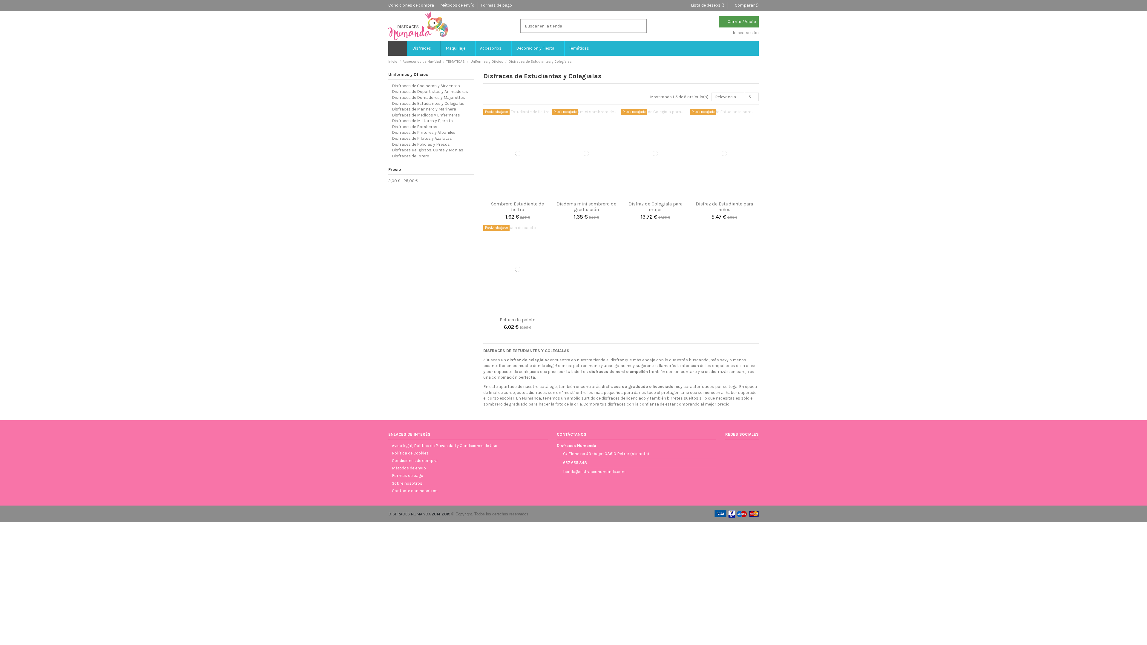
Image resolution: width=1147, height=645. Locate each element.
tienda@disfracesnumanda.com (594, 471)
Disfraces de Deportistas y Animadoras (430, 91)
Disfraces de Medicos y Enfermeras (426, 115)
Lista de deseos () (707, 5)
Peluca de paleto (518, 319)
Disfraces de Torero (410, 156)
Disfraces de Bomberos (414, 126)
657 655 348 (575, 462)
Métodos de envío (457, 5)
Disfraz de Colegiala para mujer (655, 206)
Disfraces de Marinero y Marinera (424, 109)
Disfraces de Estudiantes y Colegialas (428, 103)
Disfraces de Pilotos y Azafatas (422, 138)
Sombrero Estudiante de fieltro (517, 206)
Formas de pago (496, 5)
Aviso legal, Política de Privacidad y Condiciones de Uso (444, 445)
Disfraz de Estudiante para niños (724, 206)
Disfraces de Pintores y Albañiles (424, 132)
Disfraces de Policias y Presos (421, 144)
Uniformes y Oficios (408, 74)
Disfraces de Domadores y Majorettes (428, 97)
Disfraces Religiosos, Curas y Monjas (427, 150)
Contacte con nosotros (415, 490)
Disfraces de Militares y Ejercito (422, 120)
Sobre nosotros (407, 483)
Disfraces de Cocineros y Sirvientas (426, 85)
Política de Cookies (410, 453)
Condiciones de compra (411, 5)
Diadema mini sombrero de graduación (586, 206)
